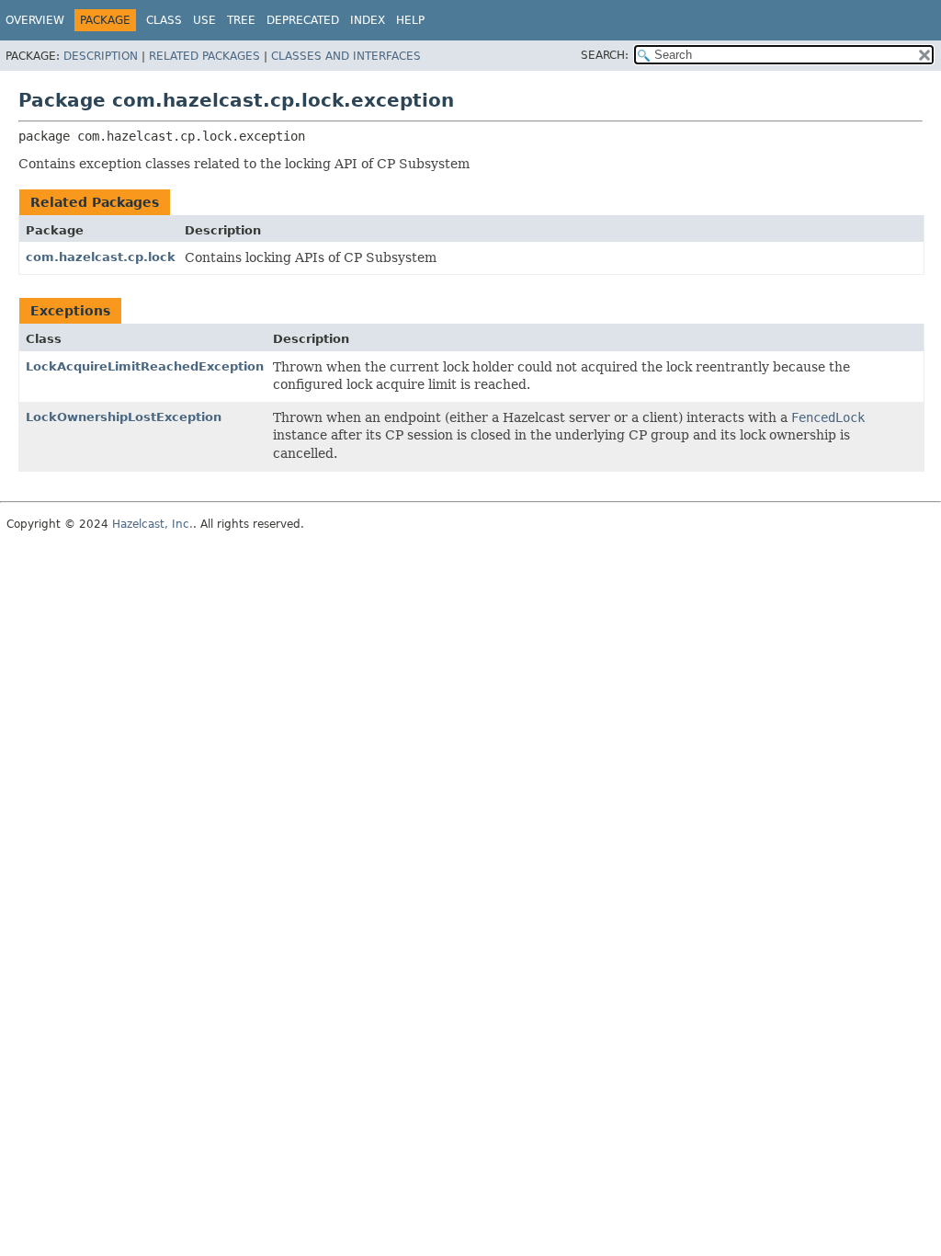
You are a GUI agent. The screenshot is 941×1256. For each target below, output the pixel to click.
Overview (35, 20)
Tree (241, 20)
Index (367, 20)
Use (204, 20)
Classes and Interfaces (346, 56)
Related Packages (204, 56)
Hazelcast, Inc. (152, 524)
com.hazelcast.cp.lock (101, 257)
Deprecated (302, 20)
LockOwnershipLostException (123, 417)
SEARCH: (605, 55)
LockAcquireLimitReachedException (145, 366)
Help (410, 20)
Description (100, 56)
